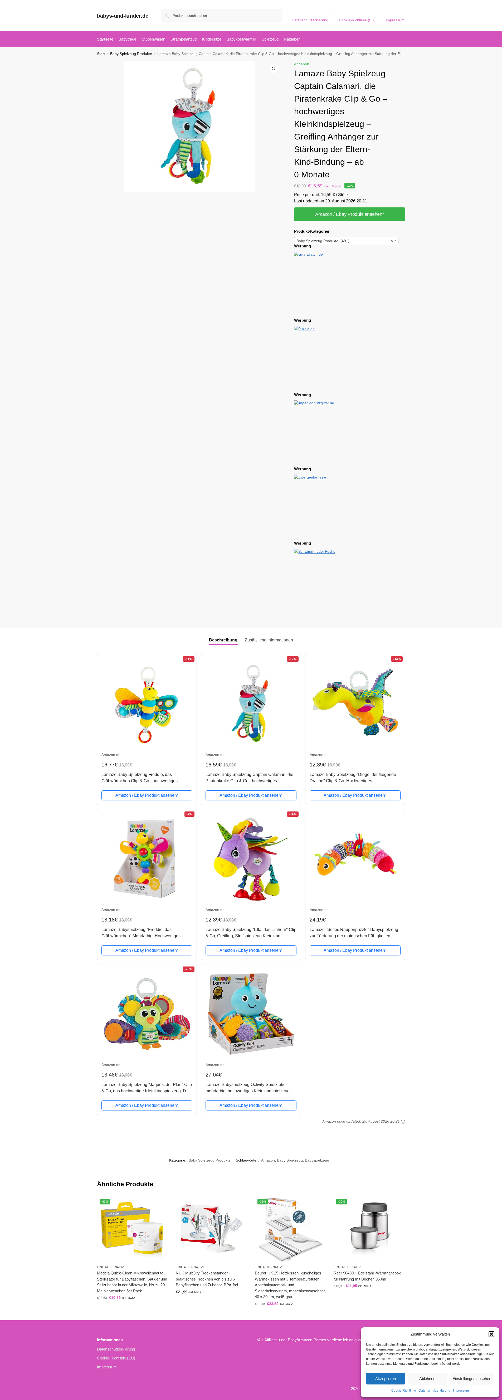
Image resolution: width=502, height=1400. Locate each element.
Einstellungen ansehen (471, 1378)
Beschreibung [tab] (223, 640)
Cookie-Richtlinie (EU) (357, 20)
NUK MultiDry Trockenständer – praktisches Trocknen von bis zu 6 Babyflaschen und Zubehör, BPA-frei (207, 1279)
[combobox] (346, 240)
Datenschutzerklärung (434, 1390)
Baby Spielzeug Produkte (131, 54)
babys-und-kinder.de (122, 16)
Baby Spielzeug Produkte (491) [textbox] (344, 241)
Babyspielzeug (317, 1160)
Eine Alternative (111, 1267)
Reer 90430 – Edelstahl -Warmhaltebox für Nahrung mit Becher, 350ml (367, 1276)
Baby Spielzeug (290, 1160)
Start (101, 54)
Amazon (268, 1160)
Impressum (461, 1390)
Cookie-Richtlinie (403, 1390)
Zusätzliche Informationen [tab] (269, 640)
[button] (491, 1334)
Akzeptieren (385, 1378)
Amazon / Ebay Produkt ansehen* (349, 214)
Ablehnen (427, 1378)
